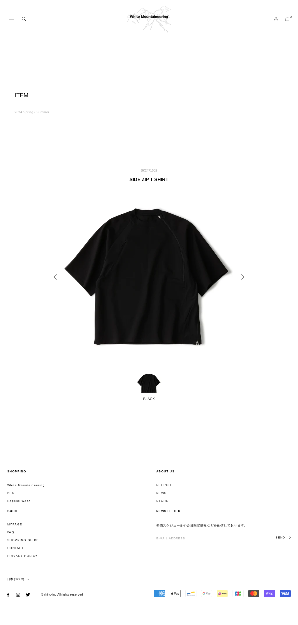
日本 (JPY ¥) (15, 579)
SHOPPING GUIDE (23, 540)
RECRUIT (164, 485)
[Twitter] (28, 594)
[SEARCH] (24, 19)
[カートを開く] (287, 19)
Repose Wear (18, 500)
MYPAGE (14, 524)
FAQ (10, 532)
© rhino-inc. (49, 594)
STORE (162, 500)
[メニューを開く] (12, 19)
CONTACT (15, 548)
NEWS (161, 493)
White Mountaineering (26, 485)
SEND (280, 537)
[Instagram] (18, 594)
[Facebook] (8, 594)
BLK (10, 493)
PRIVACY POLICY (22, 555)
